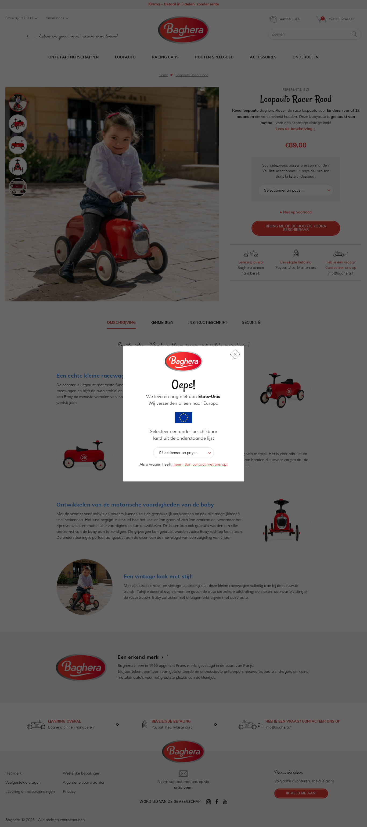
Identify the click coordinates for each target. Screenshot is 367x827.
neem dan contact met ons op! (201, 464)
